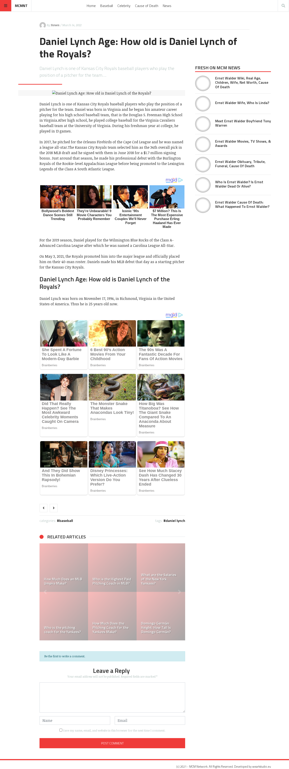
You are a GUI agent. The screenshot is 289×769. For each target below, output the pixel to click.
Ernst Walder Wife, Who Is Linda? (242, 102)
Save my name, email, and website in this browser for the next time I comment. (114, 730)
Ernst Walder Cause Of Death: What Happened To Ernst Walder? (242, 204)
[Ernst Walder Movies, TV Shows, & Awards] (203, 144)
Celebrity (124, 5)
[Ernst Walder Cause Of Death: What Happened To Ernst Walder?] (203, 205)
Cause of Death (146, 5)
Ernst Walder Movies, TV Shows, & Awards (243, 143)
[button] (45, 591)
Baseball (106, 5)
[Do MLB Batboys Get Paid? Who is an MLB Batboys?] (145, 567)
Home (91, 5)
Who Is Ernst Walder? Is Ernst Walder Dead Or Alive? (239, 184)
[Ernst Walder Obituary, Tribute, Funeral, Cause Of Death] (203, 164)
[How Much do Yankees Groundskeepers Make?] (145, 616)
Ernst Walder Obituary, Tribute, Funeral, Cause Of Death (240, 164)
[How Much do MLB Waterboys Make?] (96, 567)
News (167, 5)
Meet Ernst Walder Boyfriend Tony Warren (243, 123)
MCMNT (21, 5)
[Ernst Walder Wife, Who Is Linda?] (203, 103)
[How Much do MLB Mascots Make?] (96, 616)
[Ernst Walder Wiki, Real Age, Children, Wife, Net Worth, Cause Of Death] (203, 83)
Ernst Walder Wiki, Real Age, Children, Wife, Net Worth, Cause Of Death (241, 82)
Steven (55, 25)
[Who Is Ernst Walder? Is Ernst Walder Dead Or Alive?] (203, 185)
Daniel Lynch (175, 520)
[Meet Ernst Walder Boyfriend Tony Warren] (203, 124)
